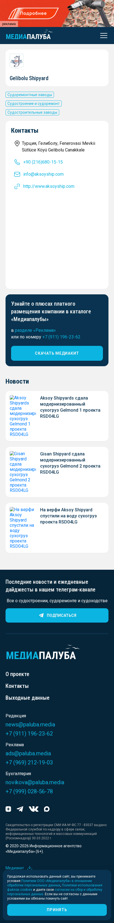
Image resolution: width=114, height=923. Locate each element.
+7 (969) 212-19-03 (29, 762)
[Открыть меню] (102, 35)
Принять (57, 910)
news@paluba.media (30, 724)
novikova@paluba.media (35, 782)
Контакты (17, 686)
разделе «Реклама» (35, 330)
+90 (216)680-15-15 (43, 162)
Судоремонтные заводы (29, 95)
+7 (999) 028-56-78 (29, 791)
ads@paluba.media (28, 753)
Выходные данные (28, 697)
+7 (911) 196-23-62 (61, 337)
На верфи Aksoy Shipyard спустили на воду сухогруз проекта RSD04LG (68, 516)
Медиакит (15, 868)
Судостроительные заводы (32, 112)
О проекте (17, 674)
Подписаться (61, 615)
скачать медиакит (57, 353)
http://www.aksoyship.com (48, 186)
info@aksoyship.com (43, 174)
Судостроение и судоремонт (33, 103)
